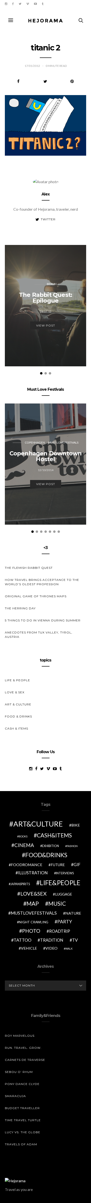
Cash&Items (54, 835)
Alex (45, 194)
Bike (75, 825)
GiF (77, 864)
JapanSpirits (20, 884)
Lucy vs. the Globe (22, 1132)
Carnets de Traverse (25, 1060)
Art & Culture (18, 704)
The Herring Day (20, 608)
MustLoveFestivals (34, 913)
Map (32, 903)
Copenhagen (35, 442)
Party (64, 921)
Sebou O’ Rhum (19, 1072)
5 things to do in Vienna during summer (43, 620)
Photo (31, 931)
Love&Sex (33, 893)
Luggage (63, 894)
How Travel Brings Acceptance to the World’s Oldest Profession (42, 582)
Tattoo (22, 940)
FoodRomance (26, 864)
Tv (75, 940)
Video (51, 948)
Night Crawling (33, 922)
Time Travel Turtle (23, 1120)
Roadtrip (59, 931)
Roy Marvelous (19, 1035)
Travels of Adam (21, 1144)
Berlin (52, 284)
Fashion (72, 846)
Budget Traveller (22, 1108)
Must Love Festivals (63, 442)
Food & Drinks (18, 716)
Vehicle (29, 948)
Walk (69, 948)
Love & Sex (15, 692)
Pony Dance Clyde (22, 1084)
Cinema (24, 845)
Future (58, 864)
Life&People (60, 883)
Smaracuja (15, 1096)
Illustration (33, 872)
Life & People (17, 680)
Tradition (51, 940)
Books (23, 836)
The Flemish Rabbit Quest (29, 568)
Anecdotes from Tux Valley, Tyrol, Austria (38, 635)
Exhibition (50, 846)
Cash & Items (16, 728)
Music (57, 903)
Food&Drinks (46, 854)
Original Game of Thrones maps (35, 596)
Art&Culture (38, 824)
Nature (73, 913)
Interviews (65, 873)
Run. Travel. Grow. (23, 1048)
